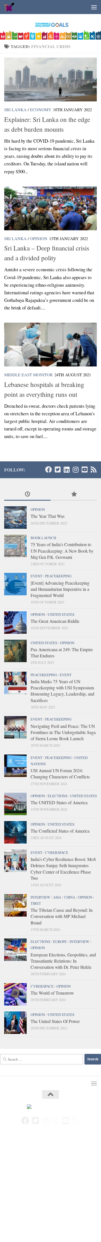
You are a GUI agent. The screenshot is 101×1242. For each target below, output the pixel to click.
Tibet (36, 903)
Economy (40, 109)
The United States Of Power (55, 1021)
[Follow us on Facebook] (48, 469)
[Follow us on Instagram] (75, 469)
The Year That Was (48, 516)
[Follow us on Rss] (93, 469)
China (69, 897)
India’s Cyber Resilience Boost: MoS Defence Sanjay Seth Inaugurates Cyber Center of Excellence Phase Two (63, 868)
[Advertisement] (50, 1189)
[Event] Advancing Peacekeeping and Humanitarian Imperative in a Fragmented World (60, 589)
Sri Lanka (15, 109)
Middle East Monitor (28, 374)
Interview (40, 897)
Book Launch (43, 537)
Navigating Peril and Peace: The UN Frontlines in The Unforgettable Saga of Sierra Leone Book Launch (63, 732)
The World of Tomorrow (52, 993)
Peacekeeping (58, 575)
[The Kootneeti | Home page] (11, 7)
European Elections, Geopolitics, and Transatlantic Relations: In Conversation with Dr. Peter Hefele (63, 961)
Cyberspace (56, 852)
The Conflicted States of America (60, 831)
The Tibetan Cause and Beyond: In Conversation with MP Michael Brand (62, 916)
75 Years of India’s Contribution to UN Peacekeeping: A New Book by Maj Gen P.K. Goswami (62, 550)
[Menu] (94, 7)
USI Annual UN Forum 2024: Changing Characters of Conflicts (60, 773)
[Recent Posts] (27, 494)
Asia (57, 897)
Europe (60, 941)
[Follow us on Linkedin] (66, 469)
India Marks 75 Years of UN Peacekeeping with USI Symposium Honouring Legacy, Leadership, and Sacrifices (62, 690)
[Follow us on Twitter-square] (57, 469)
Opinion (38, 238)
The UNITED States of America (59, 802)
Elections (57, 795)
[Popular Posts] (73, 494)
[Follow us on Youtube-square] (84, 469)
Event (36, 575)
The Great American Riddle (55, 621)
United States (61, 614)
